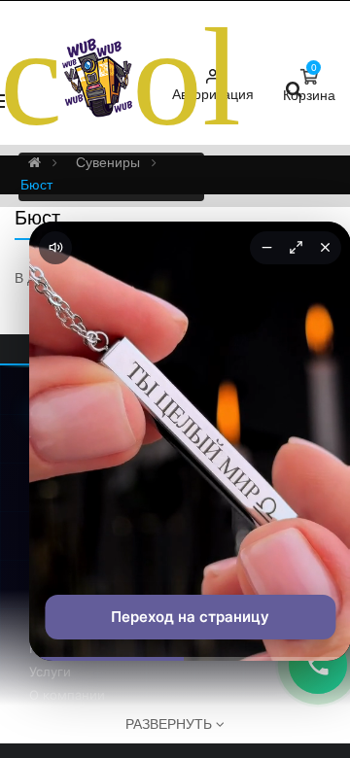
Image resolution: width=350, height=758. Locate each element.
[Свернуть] (266, 247)
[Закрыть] (324, 247)
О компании (67, 695)
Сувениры (108, 162)
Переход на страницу (190, 616)
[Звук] (55, 247)
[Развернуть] (295, 247)
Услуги (50, 671)
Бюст (36, 184)
